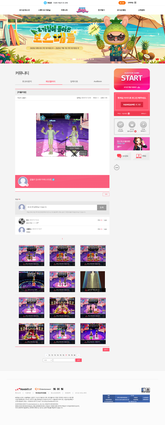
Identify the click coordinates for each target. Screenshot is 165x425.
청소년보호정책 (55, 393)
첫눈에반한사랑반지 (94, 316)
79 (71, 355)
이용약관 (28, 393)
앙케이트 (74, 81)
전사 (27, 220)
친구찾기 (101, 10)
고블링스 (29, 229)
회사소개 (18, 393)
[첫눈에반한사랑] (32, 342)
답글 (105, 220)
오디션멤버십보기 (130, 130)
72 (52, 355)
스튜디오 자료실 (44, 10)
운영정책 (67, 393)
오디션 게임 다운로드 (132, 87)
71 (49, 355)
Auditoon (98, 81)
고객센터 (141, 10)
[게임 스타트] (132, 76)
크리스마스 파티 (33, 290)
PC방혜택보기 (143, 130)
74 (57, 355)
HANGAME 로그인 (132, 104)
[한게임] (34, 3)
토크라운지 (27, 81)
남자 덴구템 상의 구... (94, 290)
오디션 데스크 (24, 10)
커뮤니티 (64, 10)
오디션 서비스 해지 (81, 393)
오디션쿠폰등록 (120, 130)
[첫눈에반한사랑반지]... (32, 264)
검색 (78, 360)
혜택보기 (143, 113)
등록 (102, 207)
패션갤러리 (50, 81)
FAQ (141, 156)
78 (69, 355)
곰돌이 (24, 98)
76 (63, 355)
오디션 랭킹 (121, 10)
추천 (99, 220)
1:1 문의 (122, 156)
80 (74, 355)
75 (60, 355)
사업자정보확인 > (69, 399)
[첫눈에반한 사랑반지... (94, 342)
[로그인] (122, 2)
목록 (106, 194)
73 (55, 355)
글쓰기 (106, 349)
